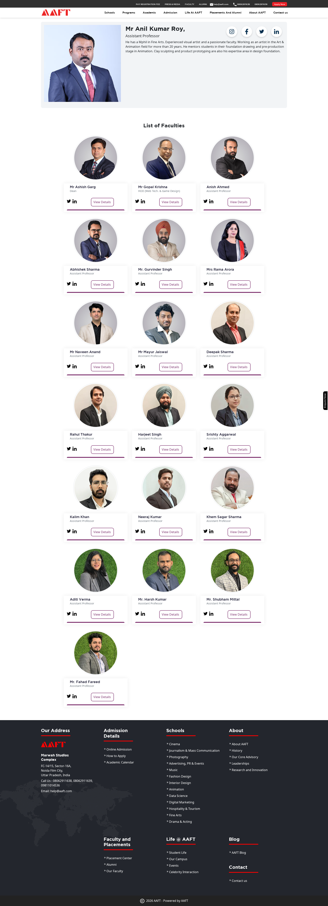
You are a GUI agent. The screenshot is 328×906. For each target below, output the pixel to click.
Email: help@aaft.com (56, 791)
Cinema (174, 744)
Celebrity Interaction (184, 872)
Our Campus (178, 859)
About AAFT (257, 12)
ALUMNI (203, 4)
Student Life (177, 853)
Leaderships (240, 763)
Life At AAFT (193, 12)
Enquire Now (325, 400)
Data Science (178, 796)
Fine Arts (175, 815)
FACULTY (189, 4)
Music (173, 770)
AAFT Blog (239, 853)
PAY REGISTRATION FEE (148, 4)
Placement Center (119, 858)
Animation (176, 789)
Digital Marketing (181, 802)
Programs (128, 12)
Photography (178, 757)
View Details (102, 202)
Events (174, 865)
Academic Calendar (120, 762)
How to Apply (116, 756)
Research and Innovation (250, 770)
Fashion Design (180, 776)
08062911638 (62, 781)
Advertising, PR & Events (186, 763)
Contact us (280, 12)
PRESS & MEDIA (172, 4)
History (237, 750)
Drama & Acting (180, 822)
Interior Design (180, 783)
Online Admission (119, 749)
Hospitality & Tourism (184, 809)
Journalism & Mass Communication (194, 750)
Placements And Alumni (225, 12)
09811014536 (50, 785)
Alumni (111, 864)
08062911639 (82, 781)
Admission (170, 12)
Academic (149, 12)
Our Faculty (114, 871)
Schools (109, 12)
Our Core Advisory (245, 757)
